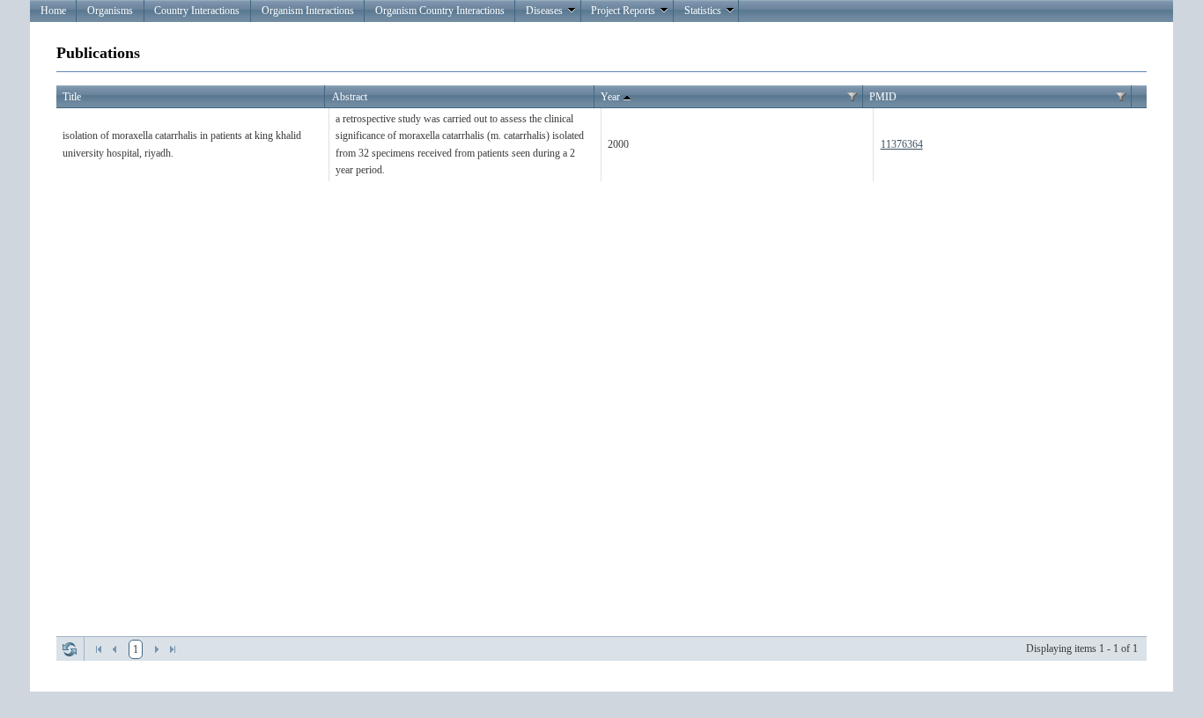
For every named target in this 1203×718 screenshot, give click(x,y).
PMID (883, 97)
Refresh (70, 649)
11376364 (902, 144)
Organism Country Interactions (440, 10)
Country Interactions (197, 10)
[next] (157, 649)
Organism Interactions (308, 10)
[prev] (114, 649)
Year (610, 97)
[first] (99, 649)
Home (53, 10)
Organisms (110, 10)
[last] (173, 649)
